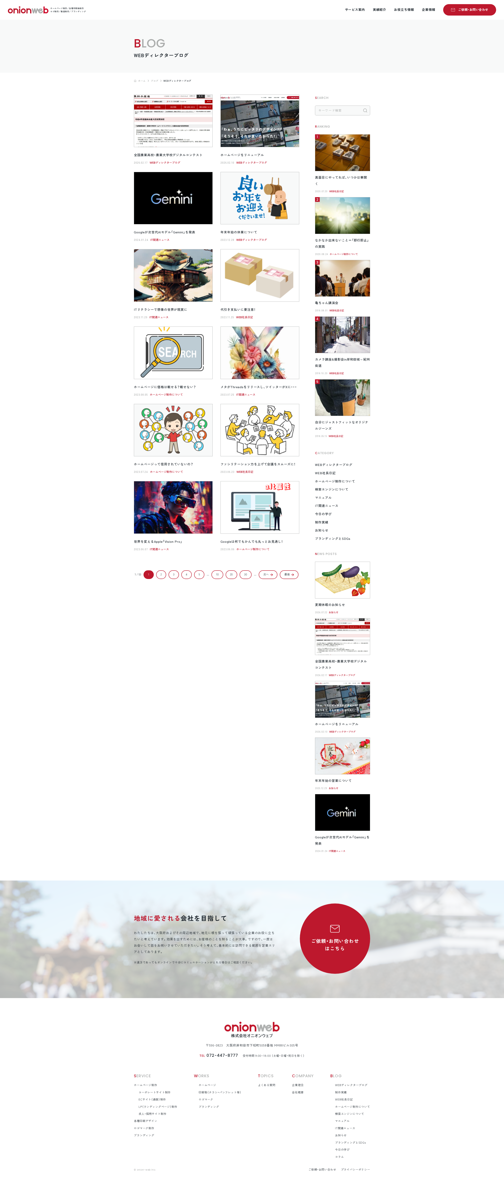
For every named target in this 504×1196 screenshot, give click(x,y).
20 (231, 574)
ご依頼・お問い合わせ (473, 9)
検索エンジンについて (331, 489)
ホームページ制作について (166, 394)
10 (217, 574)
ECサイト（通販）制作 (152, 1099)
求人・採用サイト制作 (152, 1113)
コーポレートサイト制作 (155, 1092)
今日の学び (323, 514)
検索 (365, 110)
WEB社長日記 (244, 317)
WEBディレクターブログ (165, 162)
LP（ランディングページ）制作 (158, 1106)
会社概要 (298, 1092)
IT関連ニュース (160, 239)
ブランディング (144, 1135)
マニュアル (323, 497)
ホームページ (207, 1085)
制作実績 (321, 522)
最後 (287, 574)
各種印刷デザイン (145, 1121)
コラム (339, 1156)
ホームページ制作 (145, 1085)
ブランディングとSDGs (332, 538)
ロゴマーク (206, 1099)
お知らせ (321, 530)
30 (245, 574)
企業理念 (298, 1085)
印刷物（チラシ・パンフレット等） (220, 1092)
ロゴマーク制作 (144, 1128)
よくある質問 (266, 1085)
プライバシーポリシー (355, 1169)
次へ (266, 574)
